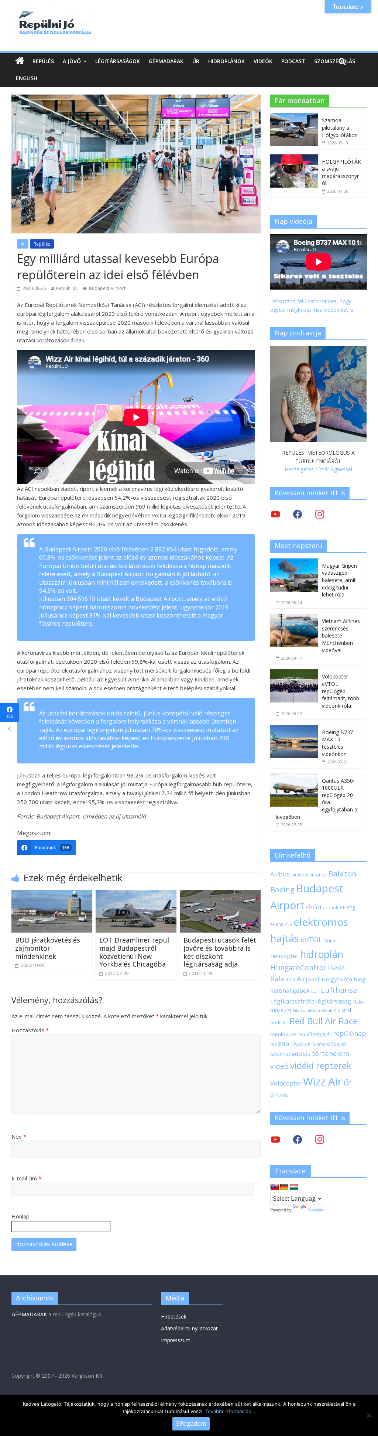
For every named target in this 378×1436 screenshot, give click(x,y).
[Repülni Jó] (53, 12)
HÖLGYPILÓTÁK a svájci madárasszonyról (341, 172)
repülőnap (349, 1033)
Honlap (20, 1216)
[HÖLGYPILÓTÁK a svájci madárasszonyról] (294, 158)
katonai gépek (290, 991)
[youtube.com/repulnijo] (275, 1138)
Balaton (342, 873)
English (26, 78)
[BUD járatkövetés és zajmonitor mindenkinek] (52, 894)
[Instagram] (320, 513)
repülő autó (283, 1034)
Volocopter (286, 1083)
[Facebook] (297, 513)
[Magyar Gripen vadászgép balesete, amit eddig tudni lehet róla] (294, 562)
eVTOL (311, 939)
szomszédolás (290, 1053)
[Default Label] (320, 1138)
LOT (315, 991)
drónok (330, 907)
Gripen (331, 940)
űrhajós (279, 1094)
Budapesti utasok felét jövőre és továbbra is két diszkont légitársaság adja (219, 952)
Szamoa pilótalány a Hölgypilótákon (340, 127)
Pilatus (299, 1010)
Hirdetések (173, 1316)
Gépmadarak (166, 61)
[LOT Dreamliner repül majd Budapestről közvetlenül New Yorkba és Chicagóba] (136, 894)
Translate (315, 1210)
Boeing (282, 890)
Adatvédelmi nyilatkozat (189, 1328)
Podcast (293, 61)
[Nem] (368, 1415)
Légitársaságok (117, 61)
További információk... (230, 1411)
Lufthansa (339, 990)
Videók (263, 61)
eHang (348, 907)
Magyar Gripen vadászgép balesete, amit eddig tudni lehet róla (339, 580)
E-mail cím (26, 1178)
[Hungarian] (293, 1187)
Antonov (318, 875)
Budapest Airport (107, 288)
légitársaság (333, 1001)
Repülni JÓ (67, 288)
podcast (279, 1022)
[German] (284, 1187)
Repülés (43, 61)
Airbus (280, 874)
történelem (330, 1053)
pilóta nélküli (319, 1010)
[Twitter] (275, 513)
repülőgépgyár (314, 1034)
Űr (195, 61)
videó (279, 1066)
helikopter (284, 956)
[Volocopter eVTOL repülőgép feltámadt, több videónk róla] (294, 673)
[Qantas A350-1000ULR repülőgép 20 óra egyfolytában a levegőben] (294, 777)
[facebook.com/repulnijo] (297, 1138)
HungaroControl (298, 967)
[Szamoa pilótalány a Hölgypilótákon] (294, 116)
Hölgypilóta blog (343, 979)
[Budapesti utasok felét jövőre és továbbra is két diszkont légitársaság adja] (220, 894)
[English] (274, 1187)
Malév (359, 1002)
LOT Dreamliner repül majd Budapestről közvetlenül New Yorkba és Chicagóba (134, 952)
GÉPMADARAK (29, 1314)
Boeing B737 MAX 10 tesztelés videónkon (337, 743)
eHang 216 (281, 924)
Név (18, 1136)
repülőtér (280, 1044)
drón (313, 906)
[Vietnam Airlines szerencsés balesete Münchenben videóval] (294, 617)
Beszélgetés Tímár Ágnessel (318, 469)
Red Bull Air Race (323, 1021)
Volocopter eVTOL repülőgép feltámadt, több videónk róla (340, 691)
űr (348, 1082)
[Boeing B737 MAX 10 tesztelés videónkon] (294, 728)
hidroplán (321, 954)
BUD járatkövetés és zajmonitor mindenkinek (47, 948)
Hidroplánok (226, 61)
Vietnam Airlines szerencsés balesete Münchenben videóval (341, 635)
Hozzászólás (30, 1030)
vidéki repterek (320, 1065)
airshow (299, 875)
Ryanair (301, 1043)
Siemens (321, 1044)
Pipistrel (342, 1010)
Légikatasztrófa (292, 1001)
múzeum (280, 1009)
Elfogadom (191, 1423)
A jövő (72, 61)
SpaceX (339, 1044)
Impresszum (175, 1340)
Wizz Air (322, 1081)
